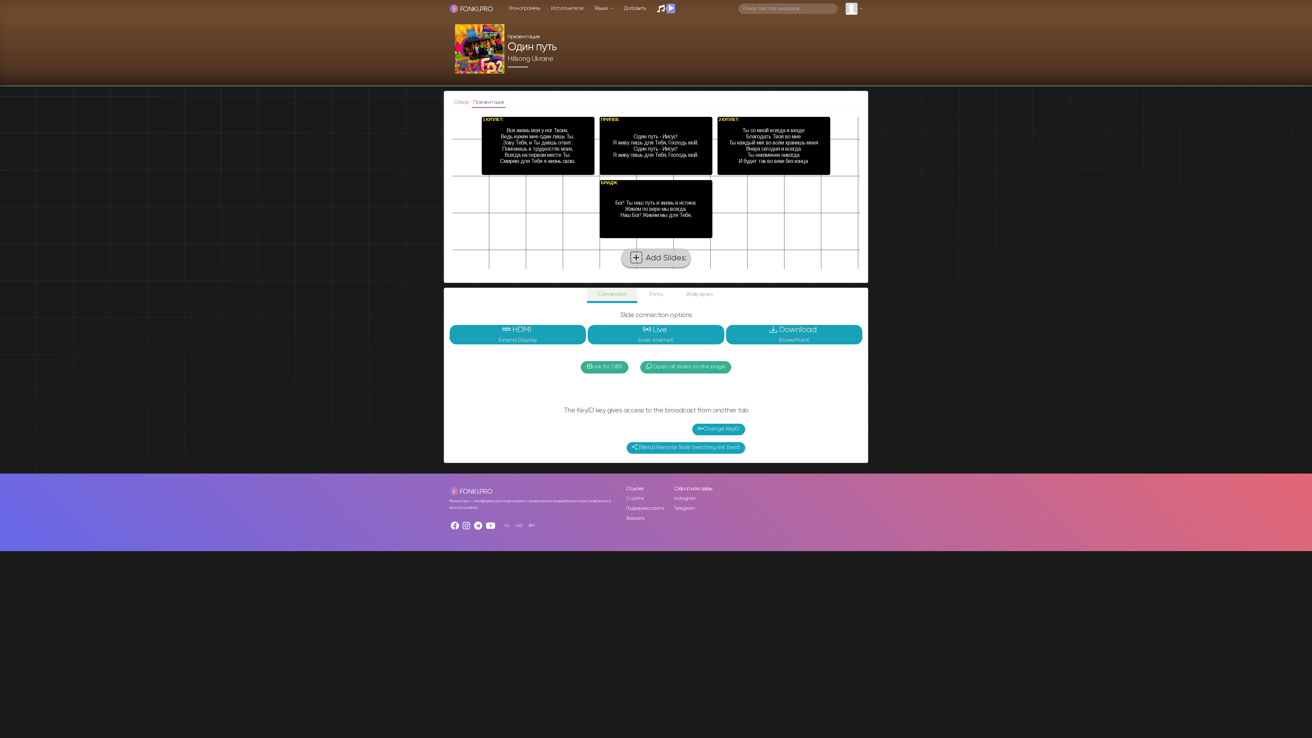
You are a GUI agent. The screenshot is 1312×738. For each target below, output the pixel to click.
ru (507, 525)
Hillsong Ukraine (530, 58)
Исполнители (567, 8)
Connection (612, 294)
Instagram (685, 498)
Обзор (462, 102)
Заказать (635, 518)
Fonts (656, 294)
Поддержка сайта (645, 508)
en (532, 525)
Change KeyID (721, 429)
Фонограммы (524, 8)
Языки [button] (601, 8)
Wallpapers (699, 294)
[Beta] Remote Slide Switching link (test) (689, 447)
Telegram (684, 508)
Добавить (635, 8)
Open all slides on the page (688, 367)
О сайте (635, 498)
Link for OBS (607, 367)
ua (519, 525)
